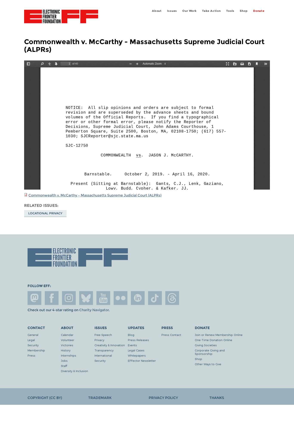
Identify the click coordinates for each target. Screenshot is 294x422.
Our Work (189, 10)
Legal (31, 340)
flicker (120, 298)
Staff (64, 365)
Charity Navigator (94, 310)
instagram (69, 298)
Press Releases (138, 340)
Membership (36, 350)
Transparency (103, 350)
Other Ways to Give (208, 364)
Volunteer (67, 340)
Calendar (67, 334)
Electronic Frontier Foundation (61, 19)
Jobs (64, 360)
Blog (131, 334)
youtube (103, 298)
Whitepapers (137, 355)
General (33, 334)
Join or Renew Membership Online (219, 334)
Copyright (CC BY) (45, 398)
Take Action (211, 10)
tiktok (155, 298)
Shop (244, 10)
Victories (67, 345)
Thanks (216, 398)
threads (172, 298)
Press (31, 355)
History (65, 350)
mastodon (34, 298)
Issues (172, 10)
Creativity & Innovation (109, 345)
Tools (230, 10)
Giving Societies (206, 345)
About (157, 10)
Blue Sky (86, 298)
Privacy (99, 340)
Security (33, 345)
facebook (52, 298)
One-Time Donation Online (213, 340)
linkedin (138, 298)
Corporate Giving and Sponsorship (210, 352)
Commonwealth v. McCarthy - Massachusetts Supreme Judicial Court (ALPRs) (94, 195)
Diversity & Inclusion (74, 371)
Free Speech (103, 334)
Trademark (99, 398)
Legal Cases (136, 350)
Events (132, 345)
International (103, 355)
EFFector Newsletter (142, 360)
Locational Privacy (45, 213)
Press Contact (171, 334)
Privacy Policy (163, 398)
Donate (259, 10)
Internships (68, 355)
